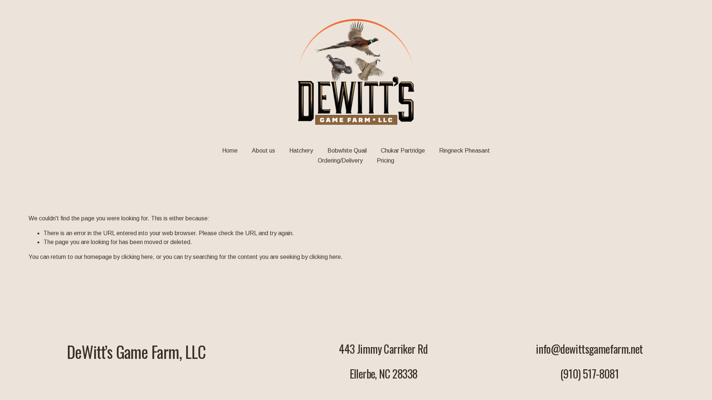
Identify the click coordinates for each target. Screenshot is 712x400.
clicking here (137, 257)
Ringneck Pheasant (464, 150)
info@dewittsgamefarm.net (589, 349)
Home (230, 150)
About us (263, 150)
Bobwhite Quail (347, 150)
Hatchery (301, 150)
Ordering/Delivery (340, 160)
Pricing (385, 160)
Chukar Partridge (403, 150)
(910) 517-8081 (589, 373)
